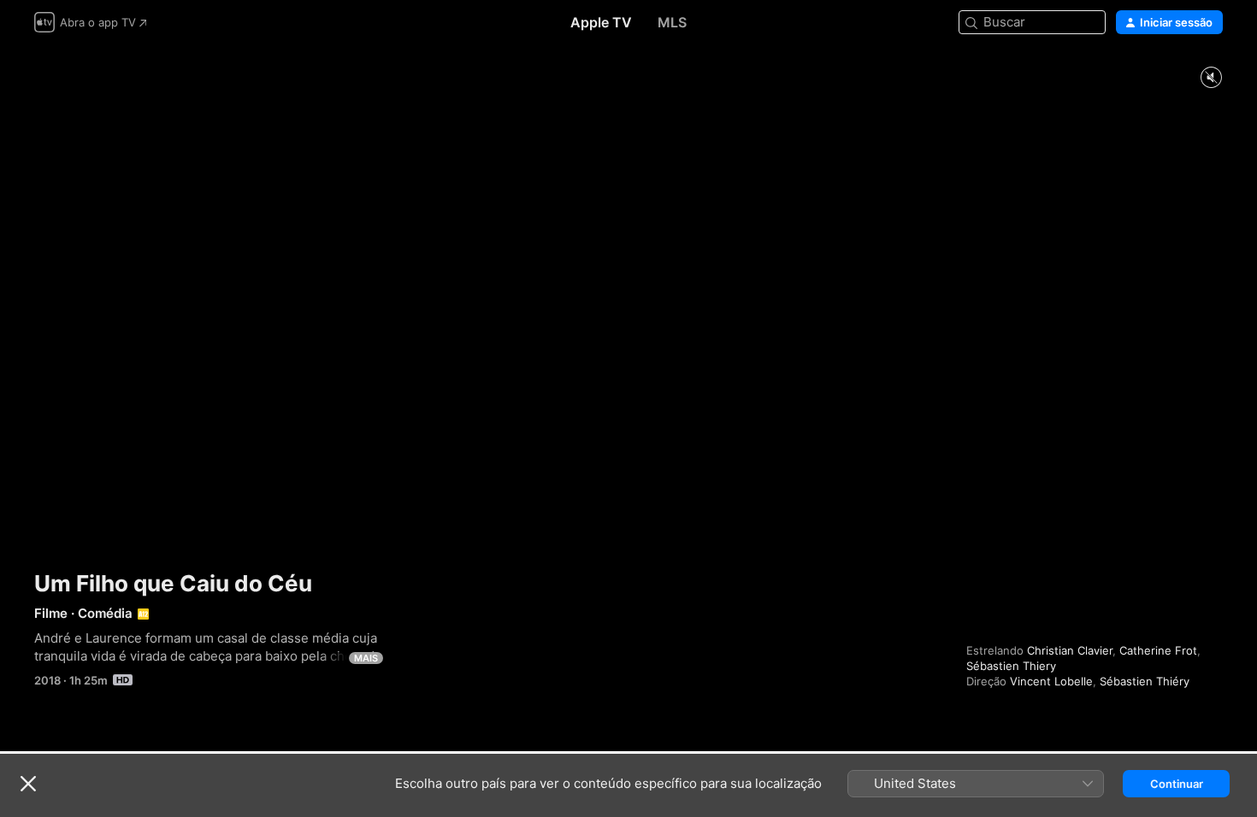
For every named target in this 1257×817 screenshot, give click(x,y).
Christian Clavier (1069, 650)
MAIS (366, 658)
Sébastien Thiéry (1144, 681)
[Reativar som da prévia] (1211, 78)
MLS (672, 22)
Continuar (1176, 784)
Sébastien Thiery (1011, 666)
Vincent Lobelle (1051, 681)
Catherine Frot (1158, 650)
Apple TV (601, 22)
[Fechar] (28, 783)
